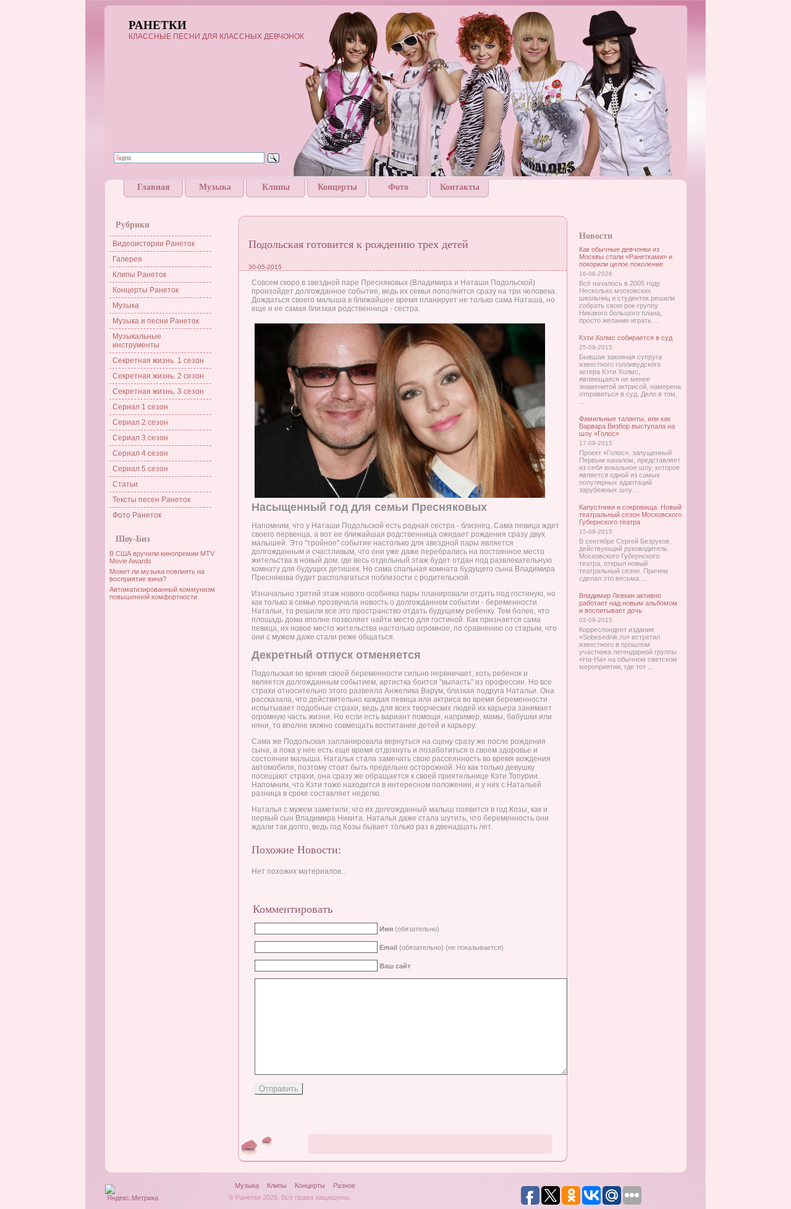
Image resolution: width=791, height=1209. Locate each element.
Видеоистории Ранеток (153, 243)
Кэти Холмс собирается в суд (625, 337)
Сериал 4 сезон (140, 453)
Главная (153, 187)
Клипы (276, 187)
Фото (398, 187)
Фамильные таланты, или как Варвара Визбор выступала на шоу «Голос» (627, 426)
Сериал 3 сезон (140, 438)
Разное (344, 1185)
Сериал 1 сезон (140, 407)
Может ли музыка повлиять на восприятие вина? (157, 575)
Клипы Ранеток (139, 274)
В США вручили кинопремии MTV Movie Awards (161, 557)
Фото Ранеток (136, 515)
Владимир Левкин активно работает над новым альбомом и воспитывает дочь (628, 603)
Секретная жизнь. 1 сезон (158, 360)
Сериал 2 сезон (140, 422)
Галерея (127, 259)
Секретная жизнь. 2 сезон (158, 376)
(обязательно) (409, 929)
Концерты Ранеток (145, 290)
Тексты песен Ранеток (151, 499)
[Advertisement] (395, 202)
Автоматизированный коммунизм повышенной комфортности (162, 593)
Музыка (215, 187)
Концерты (337, 187)
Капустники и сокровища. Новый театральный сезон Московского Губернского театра (630, 514)
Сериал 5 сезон (140, 468)
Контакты (460, 187)
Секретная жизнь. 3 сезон (158, 391)
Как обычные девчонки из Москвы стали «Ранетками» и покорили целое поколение (625, 257)
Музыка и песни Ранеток (155, 321)
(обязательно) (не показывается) (441, 947)
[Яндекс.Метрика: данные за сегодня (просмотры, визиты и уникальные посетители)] (132, 1193)
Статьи (125, 484)
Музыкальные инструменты (136, 340)
